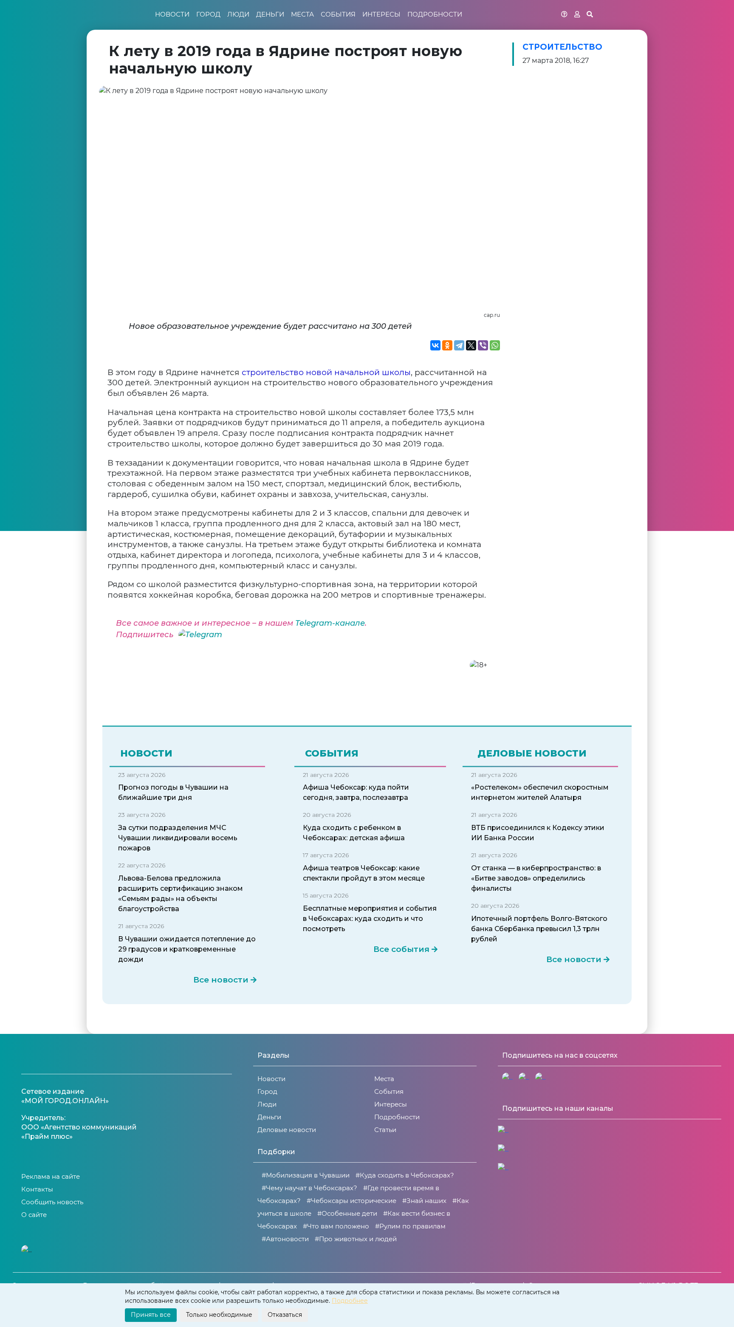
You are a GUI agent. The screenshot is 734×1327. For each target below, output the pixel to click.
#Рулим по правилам (410, 1226)
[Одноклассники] (447, 345)
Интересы (381, 14)
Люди (238, 14)
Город (208, 14)
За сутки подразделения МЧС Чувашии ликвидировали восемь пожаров (177, 838)
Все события (401, 949)
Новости (172, 14)
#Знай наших (424, 1201)
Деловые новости (286, 1130)
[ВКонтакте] (435, 345)
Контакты (37, 1189)
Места (302, 14)
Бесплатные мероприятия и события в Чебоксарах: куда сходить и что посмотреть (370, 918)
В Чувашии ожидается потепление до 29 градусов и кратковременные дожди (187, 949)
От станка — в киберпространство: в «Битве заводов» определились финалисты (536, 878)
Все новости (220, 980)
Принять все (151, 1315)
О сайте (34, 1215)
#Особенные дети (347, 1213)
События (338, 14)
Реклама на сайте (50, 1176)
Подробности (434, 14)
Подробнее (350, 1300)
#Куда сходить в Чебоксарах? (405, 1175)
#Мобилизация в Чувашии (306, 1175)
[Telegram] (459, 345)
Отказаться (285, 1315)
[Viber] (483, 345)
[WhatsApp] (495, 345)
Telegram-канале (330, 623)
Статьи (385, 1130)
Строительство (562, 47)
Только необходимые (219, 1315)
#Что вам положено (336, 1226)
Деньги (270, 14)
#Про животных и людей (356, 1239)
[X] (471, 345)
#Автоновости (285, 1239)
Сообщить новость (52, 1202)
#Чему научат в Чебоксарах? (309, 1188)
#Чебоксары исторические (351, 1201)
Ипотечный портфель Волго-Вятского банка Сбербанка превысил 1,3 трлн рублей (539, 929)
